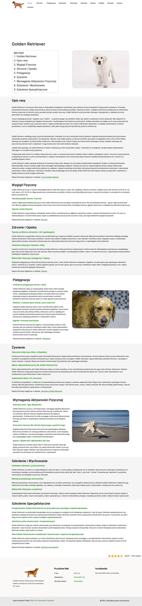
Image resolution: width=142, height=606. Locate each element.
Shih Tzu (77, 573)
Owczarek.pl (78, 581)
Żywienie (22, 77)
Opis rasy (22, 60)
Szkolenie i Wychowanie (31, 85)
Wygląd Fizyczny (26, 64)
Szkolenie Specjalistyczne (32, 89)
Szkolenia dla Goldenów (49, 547)
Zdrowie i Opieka (27, 68)
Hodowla (84, 3)
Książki (101, 3)
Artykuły (110, 3)
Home (30, 3)
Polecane (50, 601)
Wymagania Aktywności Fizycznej (36, 81)
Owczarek (42, 601)
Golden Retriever (27, 56)
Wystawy (73, 3)
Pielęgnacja (51, 3)
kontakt (30, 7)
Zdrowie (39, 3)
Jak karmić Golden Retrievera (51, 391)
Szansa (119, 3)
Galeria (93, 3)
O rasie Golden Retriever (50, 177)
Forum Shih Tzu (79, 577)
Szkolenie (62, 3)
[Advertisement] (71, 25)
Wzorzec (44, 220)
